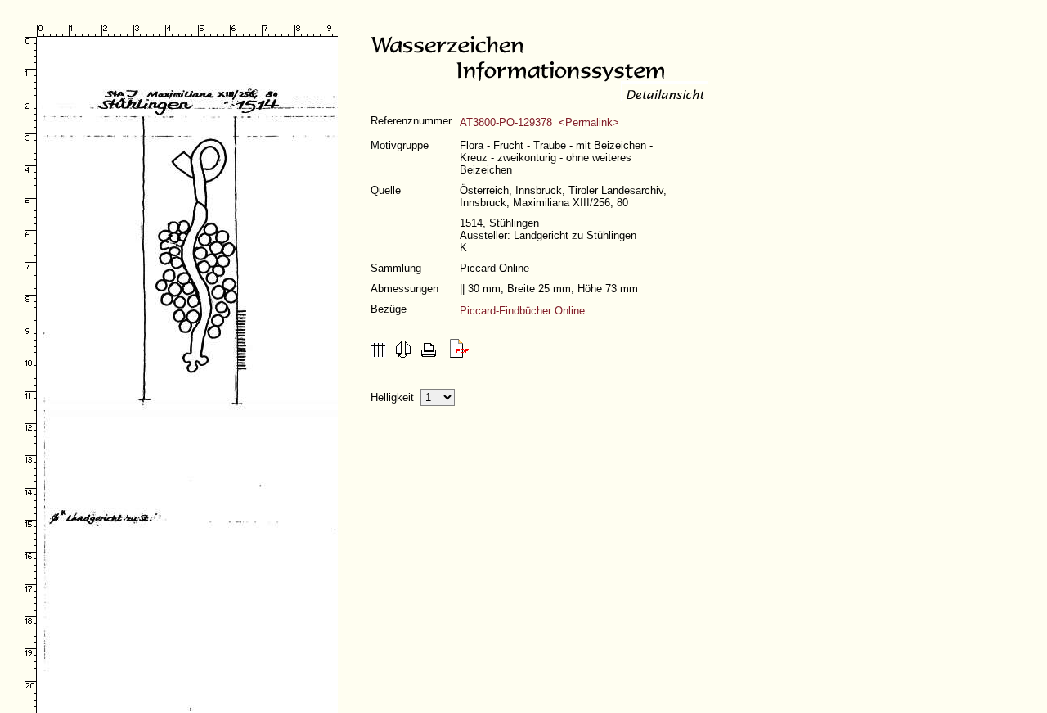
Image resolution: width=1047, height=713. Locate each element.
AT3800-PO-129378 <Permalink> (539, 122)
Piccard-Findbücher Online (522, 311)
